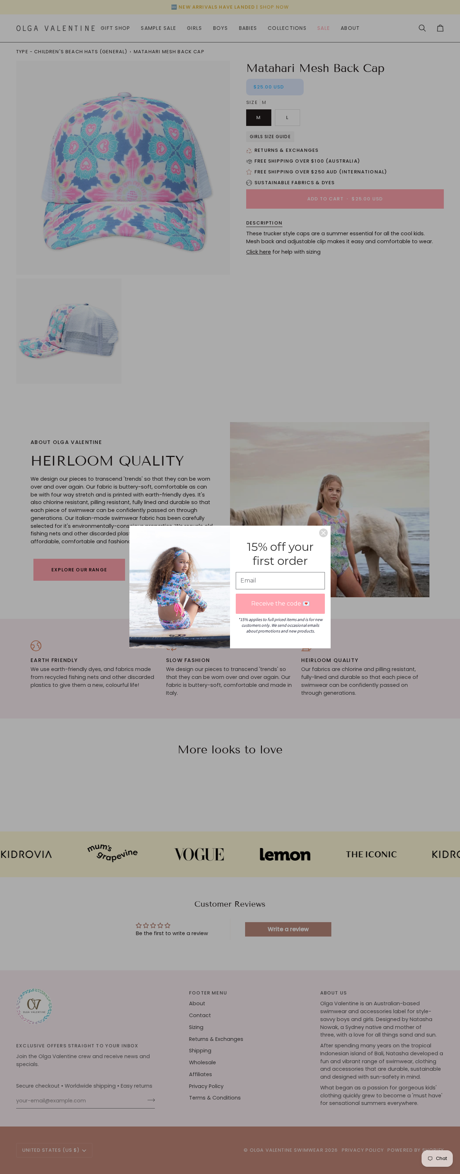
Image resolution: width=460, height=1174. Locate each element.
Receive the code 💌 (280, 603)
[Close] (323, 533)
